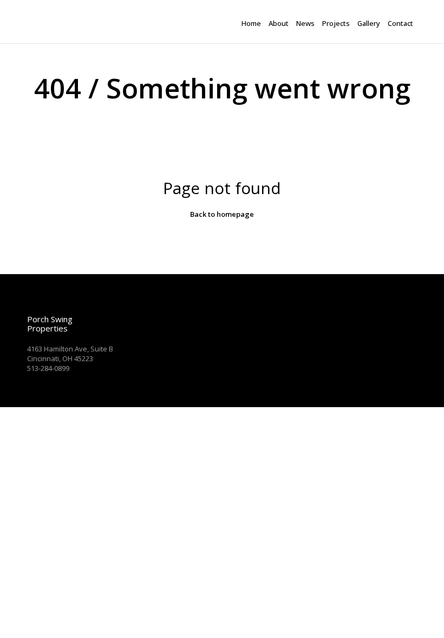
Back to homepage (222, 214)
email (37, 378)
